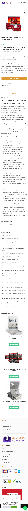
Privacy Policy (6, 424)
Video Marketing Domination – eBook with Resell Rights (14, 370)
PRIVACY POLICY (7, 507)
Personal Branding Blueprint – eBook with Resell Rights (14, 337)
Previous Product (7, 9)
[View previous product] (2, 9)
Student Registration (7, 451)
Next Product (22, 9)
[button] (25, 13)
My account (5, 462)
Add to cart (14, 344)
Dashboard (5, 456)
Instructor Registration (8, 454)
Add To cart (14, 78)
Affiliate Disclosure (7, 432)
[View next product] (26, 9)
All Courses (5, 448)
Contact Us (5, 459)
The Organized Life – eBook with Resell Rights (14, 401)
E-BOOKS (6, 85)
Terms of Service (6, 426)
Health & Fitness (9, 83)
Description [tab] (14, 93)
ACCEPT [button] (14, 507)
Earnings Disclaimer (7, 429)
